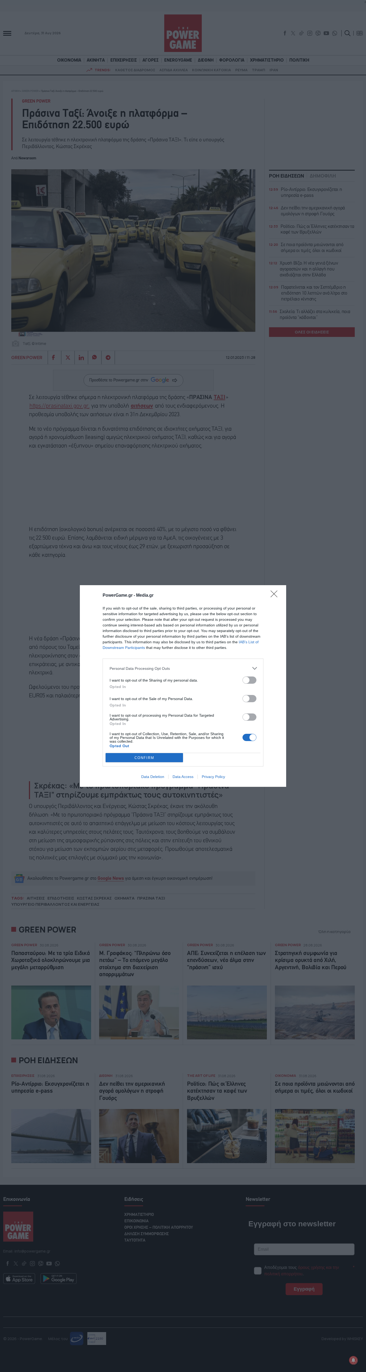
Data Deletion (152, 777)
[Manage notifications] (353, 1360)
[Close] (276, 596)
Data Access (183, 777)
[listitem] (183, 668)
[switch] (249, 680)
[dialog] (183, 686)
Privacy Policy (213, 777)
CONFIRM (144, 758)
